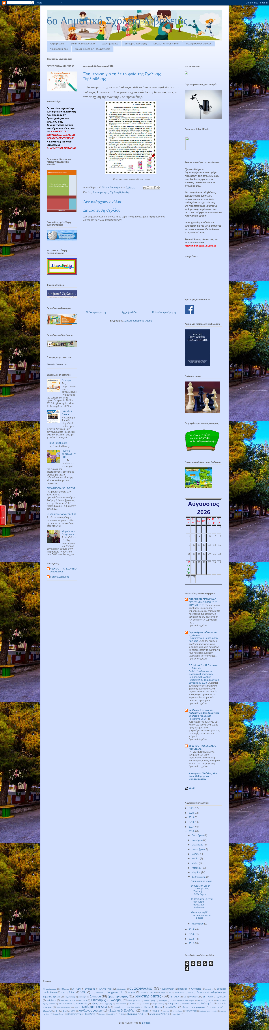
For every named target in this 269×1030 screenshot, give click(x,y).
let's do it (176, 1014)
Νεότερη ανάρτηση (96, 312)
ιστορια (211, 1000)
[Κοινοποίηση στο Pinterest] (158, 187)
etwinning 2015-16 (159, 1014)
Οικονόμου (118, 1007)
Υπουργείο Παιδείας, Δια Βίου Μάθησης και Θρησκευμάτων (203, 776)
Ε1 (185, 997)
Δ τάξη (162, 992)
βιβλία (83, 992)
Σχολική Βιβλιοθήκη (120, 192)
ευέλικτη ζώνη (149, 1000)
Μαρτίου (196, 872)
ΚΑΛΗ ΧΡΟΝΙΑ (65, 1004)
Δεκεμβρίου (198, 835)
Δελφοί (190, 992)
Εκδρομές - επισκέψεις (136, 43)
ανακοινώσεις (141, 988)
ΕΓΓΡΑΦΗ (208, 996)
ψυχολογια (90, 1014)
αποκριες (182, 989)
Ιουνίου (196, 858)
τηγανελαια (177, 1011)
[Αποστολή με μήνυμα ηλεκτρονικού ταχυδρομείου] (144, 187)
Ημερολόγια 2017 (198, 719)
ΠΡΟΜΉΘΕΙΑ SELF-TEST (61, 488)
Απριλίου (197, 868)
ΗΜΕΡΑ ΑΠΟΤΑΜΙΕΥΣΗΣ (69, 454)
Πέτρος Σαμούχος (59, 576)
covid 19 (111, 1014)
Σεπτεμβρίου (199, 849)
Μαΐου (195, 863)
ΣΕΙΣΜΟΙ (47, 1011)
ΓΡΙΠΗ (153, 992)
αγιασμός (90, 988)
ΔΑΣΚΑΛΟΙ (179, 992)
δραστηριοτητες (118, 996)
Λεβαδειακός (158, 1004)
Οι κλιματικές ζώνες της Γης (61, 514)
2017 (192, 826)
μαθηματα (173, 1003)
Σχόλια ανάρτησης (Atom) (138, 320)
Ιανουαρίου (198, 923)
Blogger (146, 1022)
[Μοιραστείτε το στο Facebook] (155, 187)
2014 (192, 934)
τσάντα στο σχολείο (208, 1011)
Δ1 (170, 992)
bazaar (102, 1014)
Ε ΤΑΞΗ (175, 996)
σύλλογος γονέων (90, 1010)
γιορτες (131, 992)
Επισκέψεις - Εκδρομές (106, 1000)
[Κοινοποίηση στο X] (151, 187)
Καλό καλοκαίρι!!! (58, 442)
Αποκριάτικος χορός (201, 881)
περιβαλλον (172, 1007)
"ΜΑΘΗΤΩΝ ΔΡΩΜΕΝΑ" (202, 599)
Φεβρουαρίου (199, 877)
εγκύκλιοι (221, 996)
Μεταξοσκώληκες (63, 1007)
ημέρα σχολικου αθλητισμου (182, 1000)
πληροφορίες (199, 1007)
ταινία (145, 1011)
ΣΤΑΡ (73, 1011)
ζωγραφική (163, 1000)
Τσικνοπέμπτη (58, 1014)
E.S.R (121, 1014)
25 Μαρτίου (64, 989)
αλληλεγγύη (121, 989)
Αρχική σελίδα (57, 43)
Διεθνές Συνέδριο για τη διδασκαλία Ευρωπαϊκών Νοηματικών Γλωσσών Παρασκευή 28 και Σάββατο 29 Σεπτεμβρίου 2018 (204, 677)
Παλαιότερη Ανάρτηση (164, 312)
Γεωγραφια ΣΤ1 (115, 992)
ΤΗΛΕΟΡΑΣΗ (191, 1011)
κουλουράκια (121, 1004)
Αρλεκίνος (209, 989)
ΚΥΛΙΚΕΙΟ (134, 1004)
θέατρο (201, 1000)
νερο (76, 1007)
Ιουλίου (196, 854)
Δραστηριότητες (110, 43)
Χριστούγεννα (74, 1014)
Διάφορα (95, 996)
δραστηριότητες (101, 192)
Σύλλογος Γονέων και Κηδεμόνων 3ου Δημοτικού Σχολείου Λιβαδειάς (204, 713)
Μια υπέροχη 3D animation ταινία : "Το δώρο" (201, 915)
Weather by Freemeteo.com (57, 364)
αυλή (63, 992)
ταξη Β (155, 1011)
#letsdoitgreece (49, 989)
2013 (192, 938)
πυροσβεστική (217, 1007)
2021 (192, 808)
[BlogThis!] (148, 187)
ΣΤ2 (65, 1011)
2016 (192, 831)
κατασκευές (81, 1003)
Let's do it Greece (67, 413)
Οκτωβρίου (198, 844)
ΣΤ (57, 1011)
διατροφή (82, 997)
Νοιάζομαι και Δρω (59, 49)
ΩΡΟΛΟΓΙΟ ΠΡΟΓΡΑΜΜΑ (166, 43)
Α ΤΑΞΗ (76, 988)
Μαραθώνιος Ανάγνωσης (68, 532)
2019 (192, 817)
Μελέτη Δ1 (207, 1003)
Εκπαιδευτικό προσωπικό (83, 43)
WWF (192, 788)
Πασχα (147, 1007)
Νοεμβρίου (197, 840)
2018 (192, 822)
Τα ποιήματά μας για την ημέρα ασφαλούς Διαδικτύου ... (202, 903)
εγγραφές (194, 996)
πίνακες (185, 1007)
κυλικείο (146, 1004)
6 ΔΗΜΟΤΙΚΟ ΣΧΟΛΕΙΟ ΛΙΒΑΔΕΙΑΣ (63, 570)
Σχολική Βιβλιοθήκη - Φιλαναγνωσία (92, 49)
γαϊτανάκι (99, 992)
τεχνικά (166, 1011)
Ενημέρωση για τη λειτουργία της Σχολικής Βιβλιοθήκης (200, 890)
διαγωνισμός (69, 997)
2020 (192, 812)
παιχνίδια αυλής (133, 1007)
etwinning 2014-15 (136, 1014)
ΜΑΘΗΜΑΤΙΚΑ (189, 1003)
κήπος (95, 1003)
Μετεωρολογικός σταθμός (198, 43)
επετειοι (83, 1000)
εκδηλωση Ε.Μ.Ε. (68, 1000)
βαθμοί (72, 992)
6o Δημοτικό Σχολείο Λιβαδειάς (117, 21)
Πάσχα (158, 1007)
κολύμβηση (107, 1004)
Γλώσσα (143, 992)
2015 (192, 929)
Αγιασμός (67, 380)
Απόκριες (196, 988)
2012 (192, 943)
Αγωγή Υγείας (106, 989)
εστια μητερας (134, 1000)
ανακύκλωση (168, 989)
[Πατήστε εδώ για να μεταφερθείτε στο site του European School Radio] (203, 149)
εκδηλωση (51, 1000)
